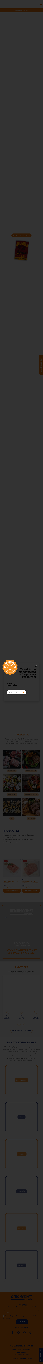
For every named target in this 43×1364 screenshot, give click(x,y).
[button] (36, 666)
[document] (21, 682)
